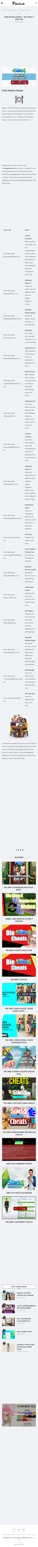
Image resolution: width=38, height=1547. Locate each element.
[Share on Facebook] (16, 850)
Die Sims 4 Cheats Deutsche (19, 950)
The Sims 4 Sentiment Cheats (19, 1222)
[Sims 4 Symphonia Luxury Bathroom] (8, 1322)
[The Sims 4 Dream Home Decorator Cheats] (19, 1118)
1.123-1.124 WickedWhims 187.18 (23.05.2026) (26, 1307)
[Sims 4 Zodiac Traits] (8, 1334)
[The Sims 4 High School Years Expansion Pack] (19, 1025)
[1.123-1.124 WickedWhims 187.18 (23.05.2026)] (8, 1309)
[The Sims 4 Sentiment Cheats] (19, 1207)
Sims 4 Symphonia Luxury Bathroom (24, 1320)
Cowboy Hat (19, 1414)
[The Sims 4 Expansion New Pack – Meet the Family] (19, 873)
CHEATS (19, 14)
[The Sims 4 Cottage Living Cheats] (19, 1088)
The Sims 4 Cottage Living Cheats (19, 1103)
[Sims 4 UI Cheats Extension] (19, 1178)
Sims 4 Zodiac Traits (24, 1331)
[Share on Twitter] (18, 850)
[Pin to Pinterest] (20, 850)
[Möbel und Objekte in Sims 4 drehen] (19, 904)
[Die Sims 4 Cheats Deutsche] (19, 936)
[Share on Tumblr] (22, 850)
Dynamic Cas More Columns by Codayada (25, 1294)
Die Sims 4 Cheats (19, 979)
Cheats (30, 120)
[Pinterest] (24, 1529)
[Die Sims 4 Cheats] (19, 965)
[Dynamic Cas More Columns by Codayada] (8, 1296)
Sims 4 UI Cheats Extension (19, 1193)
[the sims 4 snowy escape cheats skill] (19, 1057)
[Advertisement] (19, 45)
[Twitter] (19, 1529)
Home (3, 10)
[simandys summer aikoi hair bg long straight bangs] (8, 1347)
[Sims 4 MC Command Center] (19, 1149)
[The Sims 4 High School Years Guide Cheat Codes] (19, 994)
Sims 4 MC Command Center (19, 1164)
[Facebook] (14, 1529)
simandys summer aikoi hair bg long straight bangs (25, 1347)
